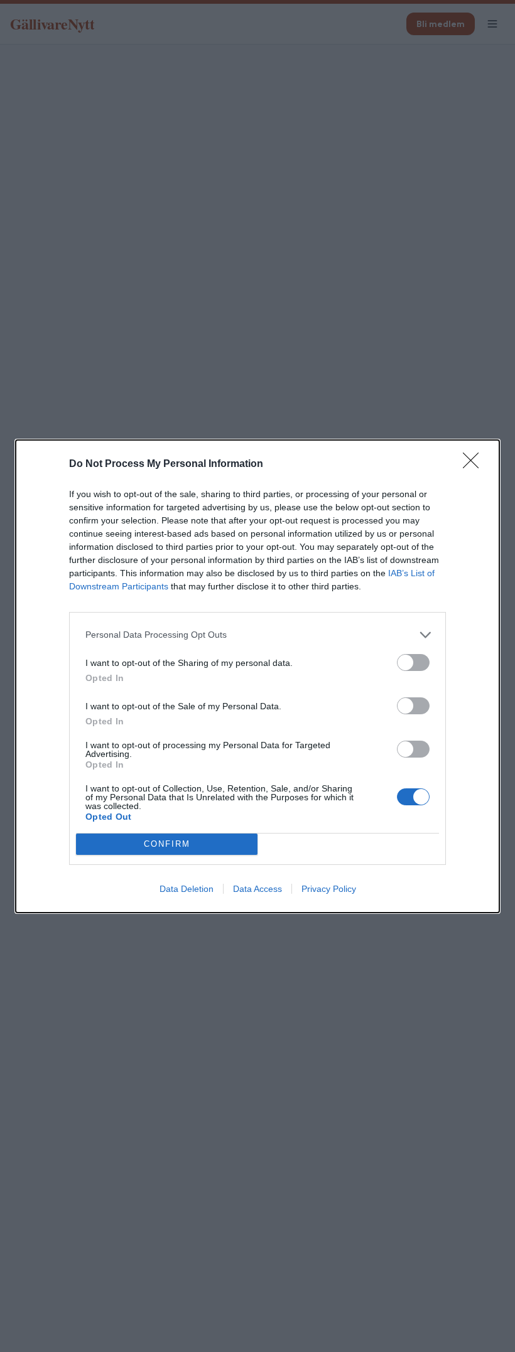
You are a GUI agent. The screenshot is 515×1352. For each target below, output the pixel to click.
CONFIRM (167, 844)
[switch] (413, 662)
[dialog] (257, 676)
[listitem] (257, 634)
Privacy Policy (328, 889)
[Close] (475, 464)
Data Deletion (187, 889)
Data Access (257, 889)
